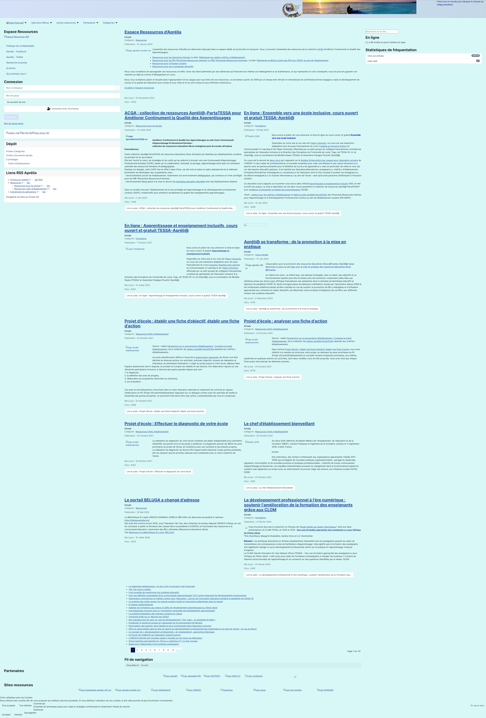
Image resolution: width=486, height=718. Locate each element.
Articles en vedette (19, 179)
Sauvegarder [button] (30, 712)
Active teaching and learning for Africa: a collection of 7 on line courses (163, 641)
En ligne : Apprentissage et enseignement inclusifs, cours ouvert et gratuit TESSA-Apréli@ (181, 228)
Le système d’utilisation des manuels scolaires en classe (155, 613)
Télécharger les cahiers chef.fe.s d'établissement (222, 57)
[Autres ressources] (77, 22)
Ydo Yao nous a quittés (140, 589)
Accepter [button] (6, 714)
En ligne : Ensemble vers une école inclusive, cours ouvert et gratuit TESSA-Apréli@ (301, 115)
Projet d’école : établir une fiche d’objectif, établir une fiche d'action (182, 323)
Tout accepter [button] (8, 705)
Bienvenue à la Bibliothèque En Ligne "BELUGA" (151, 532)
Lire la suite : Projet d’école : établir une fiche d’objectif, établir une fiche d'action (165, 411)
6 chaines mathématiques (141, 604)
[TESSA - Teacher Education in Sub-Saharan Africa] (170, 675)
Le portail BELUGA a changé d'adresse (162, 499)
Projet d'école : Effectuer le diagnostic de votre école (176, 423)
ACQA (321, 49)
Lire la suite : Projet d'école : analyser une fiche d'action (273, 377)
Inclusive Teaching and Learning (224, 265)
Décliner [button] (18, 714)
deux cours (275, 160)
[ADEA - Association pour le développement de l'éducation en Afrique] (232, 675)
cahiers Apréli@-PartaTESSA (200, 349)
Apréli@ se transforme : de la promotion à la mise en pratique (295, 244)
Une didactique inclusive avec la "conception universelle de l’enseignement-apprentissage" (172, 610)
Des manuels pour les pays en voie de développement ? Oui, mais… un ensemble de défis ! (172, 619)
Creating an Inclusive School (332, 146)
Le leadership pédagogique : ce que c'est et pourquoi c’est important (162, 586)
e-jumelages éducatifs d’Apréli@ (189, 181)
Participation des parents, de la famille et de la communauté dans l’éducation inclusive (170, 626)
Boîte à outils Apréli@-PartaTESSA (310, 194)
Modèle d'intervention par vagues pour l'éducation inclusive (329, 160)
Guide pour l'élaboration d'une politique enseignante (154, 644)
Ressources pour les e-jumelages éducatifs (172, 66)
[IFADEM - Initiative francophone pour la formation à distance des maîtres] (325, 690)
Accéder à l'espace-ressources (139, 87)
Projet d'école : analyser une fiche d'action (285, 321)
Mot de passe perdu (13, 123)
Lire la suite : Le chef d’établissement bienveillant (269, 487)
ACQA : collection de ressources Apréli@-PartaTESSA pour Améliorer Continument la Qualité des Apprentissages (183, 115)
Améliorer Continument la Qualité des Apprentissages (274, 189)
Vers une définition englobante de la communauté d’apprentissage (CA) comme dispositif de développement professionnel (187, 595)
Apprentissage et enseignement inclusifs (328, 183)
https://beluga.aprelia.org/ (137, 520)
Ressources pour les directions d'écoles (171, 57)
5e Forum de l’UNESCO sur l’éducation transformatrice (155, 635)
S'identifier (11, 117)
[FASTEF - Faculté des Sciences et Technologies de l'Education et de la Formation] (212, 675)
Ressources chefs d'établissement (30, 189)
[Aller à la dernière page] (180, 648)
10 (173, 650)
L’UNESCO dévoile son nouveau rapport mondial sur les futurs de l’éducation (165, 638)
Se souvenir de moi (16, 102)
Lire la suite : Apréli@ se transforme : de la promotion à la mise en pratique (282, 308)
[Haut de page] (483, 715)
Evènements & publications (23, 192)
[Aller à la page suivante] (177, 648)
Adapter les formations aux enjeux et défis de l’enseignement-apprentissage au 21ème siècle (173, 607)
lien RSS (38, 179)
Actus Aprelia (261, 254)
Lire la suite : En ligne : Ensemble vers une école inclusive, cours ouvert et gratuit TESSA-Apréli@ (292, 213)
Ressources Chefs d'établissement (152, 334)
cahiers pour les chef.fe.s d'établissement (271, 194)
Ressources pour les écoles (27, 185)
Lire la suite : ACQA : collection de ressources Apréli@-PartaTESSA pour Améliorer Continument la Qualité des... (180, 208)
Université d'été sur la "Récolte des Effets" (149, 616)
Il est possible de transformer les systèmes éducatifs (154, 592)
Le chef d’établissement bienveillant (279, 423)
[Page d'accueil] (25, 22)
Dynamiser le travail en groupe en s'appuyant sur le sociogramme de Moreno (165, 623)
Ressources (15, 182)
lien (28, 182)
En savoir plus (477, 705)
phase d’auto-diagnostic (207, 357)
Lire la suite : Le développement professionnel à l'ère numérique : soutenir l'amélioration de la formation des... (298, 575)
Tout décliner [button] (25, 705)
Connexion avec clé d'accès (64, 108)
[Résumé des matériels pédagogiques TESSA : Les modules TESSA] (260, 690)
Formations (260, 126)
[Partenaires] (96, 22)
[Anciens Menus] (50, 22)
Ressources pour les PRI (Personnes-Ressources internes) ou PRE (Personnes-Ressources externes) (200, 60)
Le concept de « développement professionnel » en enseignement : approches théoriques (172, 632)
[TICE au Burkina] (292, 690)
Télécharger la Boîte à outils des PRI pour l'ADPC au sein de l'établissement (292, 60)
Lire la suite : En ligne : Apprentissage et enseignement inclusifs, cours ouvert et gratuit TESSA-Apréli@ (176, 295)
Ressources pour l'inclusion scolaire (169, 63)
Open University (318, 143)
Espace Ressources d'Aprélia (153, 31)
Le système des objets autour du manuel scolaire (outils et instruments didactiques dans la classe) (176, 601)
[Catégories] (116, 22)
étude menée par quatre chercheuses (318, 527)
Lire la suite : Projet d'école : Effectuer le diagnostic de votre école (159, 471)
